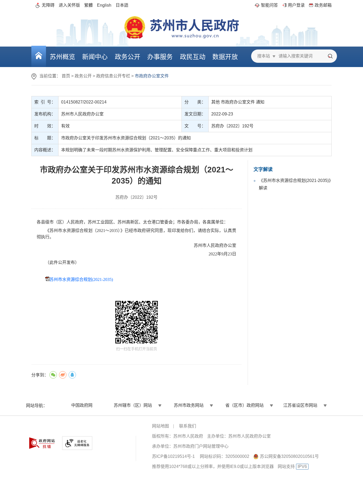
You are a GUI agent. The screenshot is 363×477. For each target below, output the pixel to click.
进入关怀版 (69, 5)
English (104, 5)
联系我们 (187, 426)
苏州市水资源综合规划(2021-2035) (81, 279)
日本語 (122, 5)
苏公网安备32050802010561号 (289, 456)
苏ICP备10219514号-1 (173, 456)
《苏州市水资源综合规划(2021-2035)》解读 (295, 184)
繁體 (88, 5)
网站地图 (160, 426)
